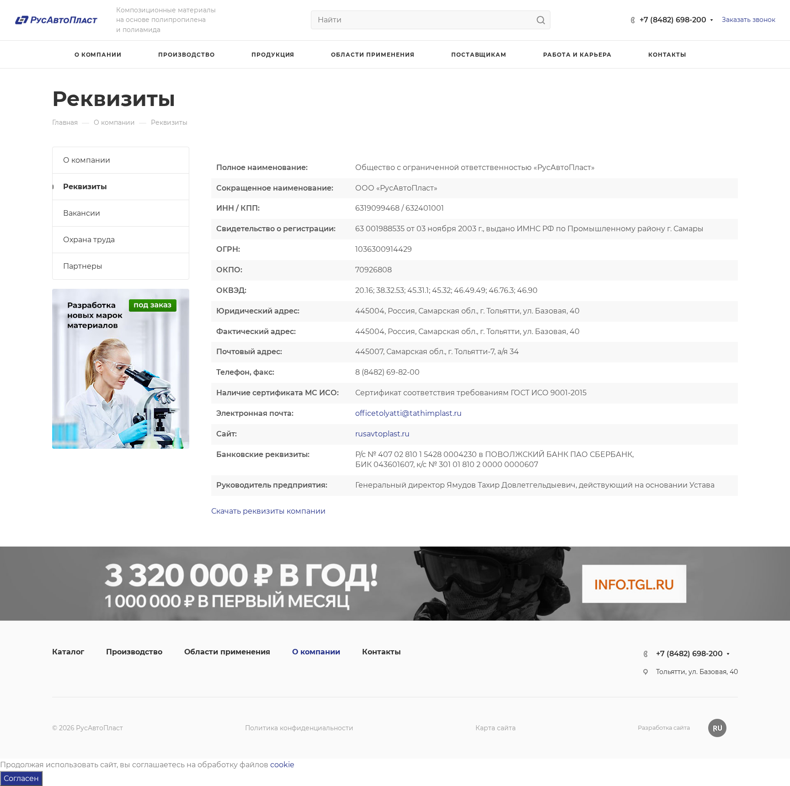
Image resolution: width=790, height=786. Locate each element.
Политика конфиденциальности (299, 728)
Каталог (68, 652)
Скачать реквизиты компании (268, 511)
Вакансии (81, 213)
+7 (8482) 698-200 (673, 20)
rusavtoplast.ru (382, 434)
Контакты (381, 652)
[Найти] (543, 20)
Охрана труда (89, 239)
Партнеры (82, 266)
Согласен (21, 778)
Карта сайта (495, 728)
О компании (86, 160)
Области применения (227, 652)
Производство (134, 652)
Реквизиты (85, 186)
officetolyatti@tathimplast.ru (408, 413)
